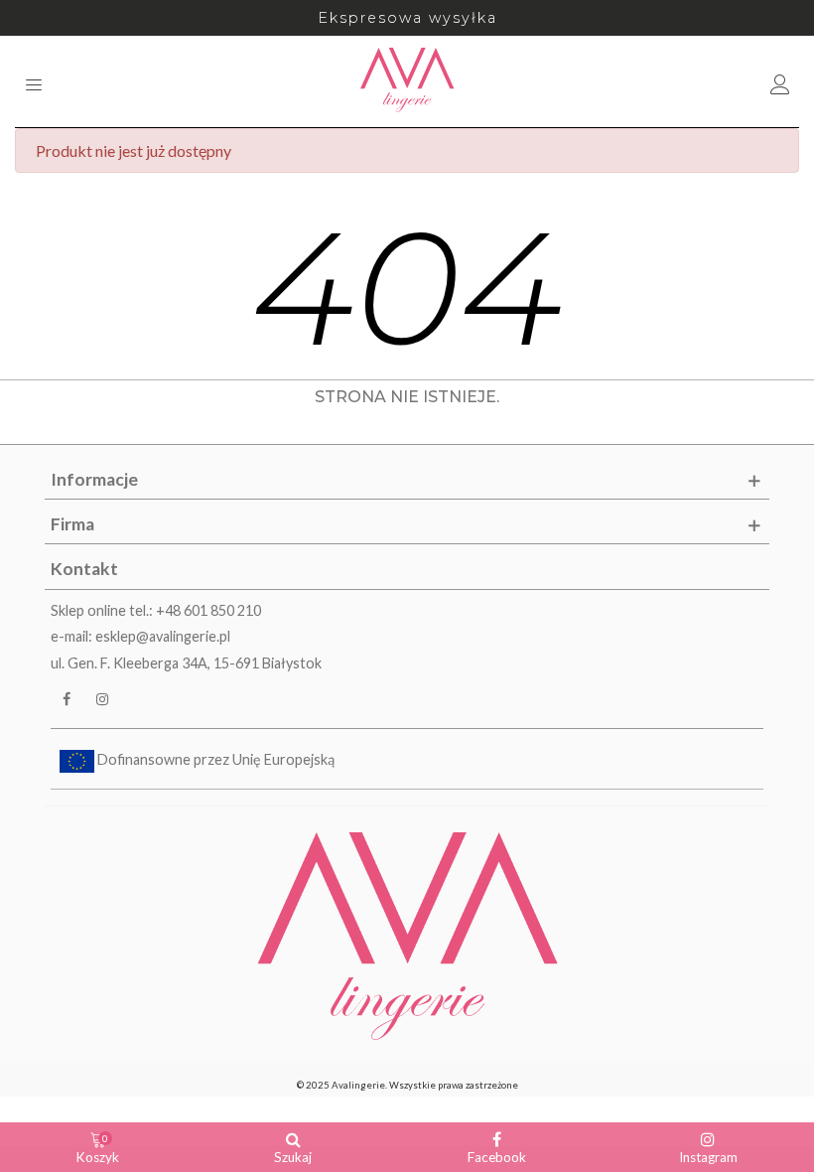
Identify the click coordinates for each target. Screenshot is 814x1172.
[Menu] (34, 81)
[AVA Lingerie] (407, 81)
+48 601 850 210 (208, 610)
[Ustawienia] (780, 81)
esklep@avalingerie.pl (162, 636)
